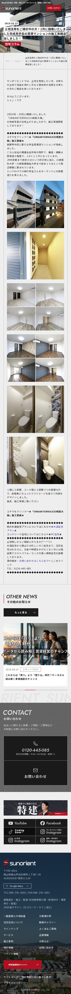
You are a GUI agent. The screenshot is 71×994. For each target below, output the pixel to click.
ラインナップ (11, 928)
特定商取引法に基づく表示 (36, 977)
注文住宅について (13, 922)
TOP (8, 61)
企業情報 (44, 935)
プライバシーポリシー (16, 982)
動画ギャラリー (47, 922)
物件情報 (8, 947)
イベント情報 (11, 953)
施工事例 (8, 941)
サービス (8, 935)
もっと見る (21, 612)
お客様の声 (45, 916)
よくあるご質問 (47, 928)
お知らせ (44, 941)
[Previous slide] (3, 655)
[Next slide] (67, 655)
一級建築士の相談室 (15, 916)
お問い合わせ (53, 7)
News (17, 61)
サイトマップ (11, 977)
